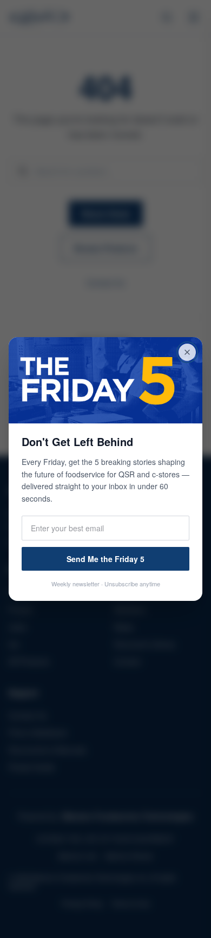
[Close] (187, 352)
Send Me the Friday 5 (105, 558)
